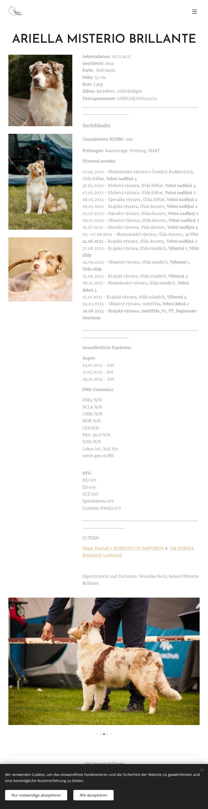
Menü (194, 11)
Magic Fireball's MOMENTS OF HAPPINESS (123, 548)
